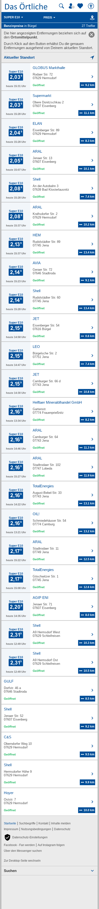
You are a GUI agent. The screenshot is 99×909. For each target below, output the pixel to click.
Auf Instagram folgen (51, 845)
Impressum (11, 829)
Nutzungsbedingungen (36, 829)
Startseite (10, 823)
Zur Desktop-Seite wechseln (22, 860)
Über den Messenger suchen (23, 851)
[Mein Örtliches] (72, 6)
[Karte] (91, 17)
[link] (91, 34)
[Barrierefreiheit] (91, 6)
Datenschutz (62, 829)
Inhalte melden (61, 823)
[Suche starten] (61, 6)
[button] (26, 837)
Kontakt (43, 823)
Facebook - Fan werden (19, 845)
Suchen (10, 871)
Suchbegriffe (27, 823)
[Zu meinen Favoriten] (80, 6)
